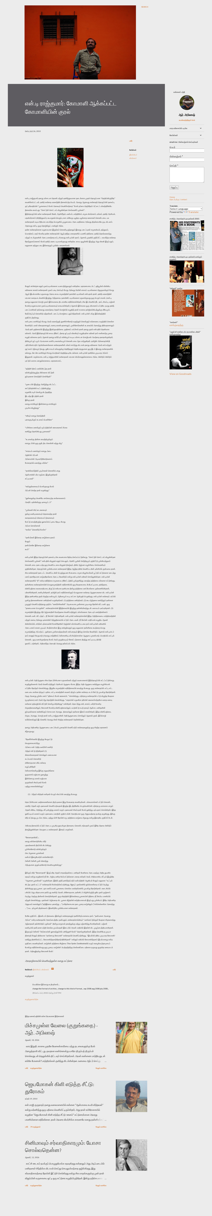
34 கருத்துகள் (35, 1127)
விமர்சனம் (132, 158)
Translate (193, 211)
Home (172, 197)
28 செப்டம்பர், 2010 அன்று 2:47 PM (46, 993)
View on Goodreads (180, 373)
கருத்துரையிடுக (31, 999)
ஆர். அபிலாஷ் (187, 114)
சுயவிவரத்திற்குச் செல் (187, 120)
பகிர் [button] (130, 141)
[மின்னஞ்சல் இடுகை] (52, 969)
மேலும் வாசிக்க (101, 1068)
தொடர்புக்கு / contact (178, 199)
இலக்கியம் (133, 155)
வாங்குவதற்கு (176, 324)
